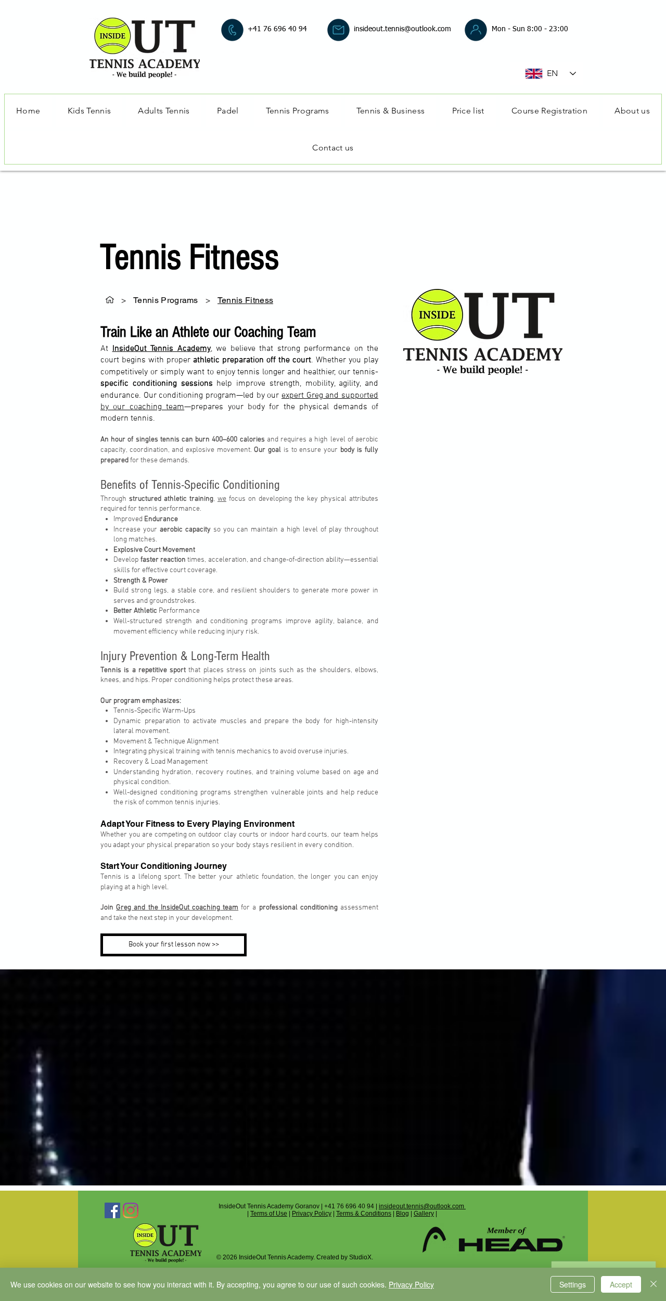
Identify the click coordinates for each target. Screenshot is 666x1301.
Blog (402, 1213)
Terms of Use (268, 1213)
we (221, 499)
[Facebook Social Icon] (112, 1210)
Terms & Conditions (363, 1213)
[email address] (338, 30)
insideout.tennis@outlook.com (402, 29)
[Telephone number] (232, 30)
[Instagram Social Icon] (130, 1210)
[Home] (109, 299)
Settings (572, 1284)
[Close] (653, 1284)
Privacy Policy (311, 1213)
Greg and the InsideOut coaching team (177, 907)
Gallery (424, 1213)
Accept (621, 1284)
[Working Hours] (476, 30)
